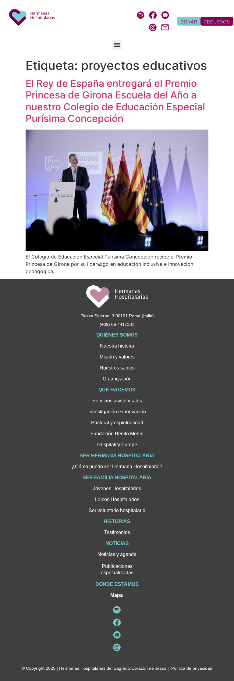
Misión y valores (117, 356)
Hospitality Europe (117, 444)
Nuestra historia (117, 345)
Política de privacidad (191, 668)
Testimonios (117, 532)
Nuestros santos (117, 367)
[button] (117, 45)
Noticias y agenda (117, 554)
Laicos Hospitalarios (117, 499)
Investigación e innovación (117, 411)
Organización (117, 378)
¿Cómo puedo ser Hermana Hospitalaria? (117, 466)
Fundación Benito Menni (117, 433)
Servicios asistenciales (117, 400)
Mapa (116, 595)
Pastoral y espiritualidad (117, 422)
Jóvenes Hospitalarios (117, 488)
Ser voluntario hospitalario (117, 510)
